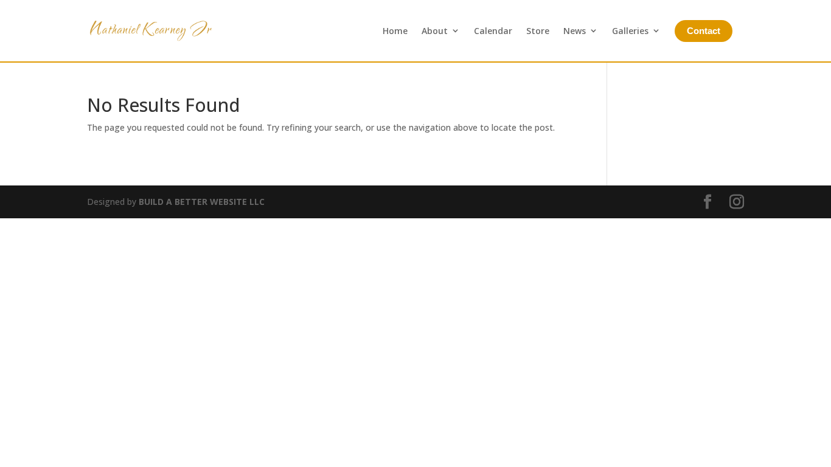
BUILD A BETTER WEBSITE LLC (202, 201)
